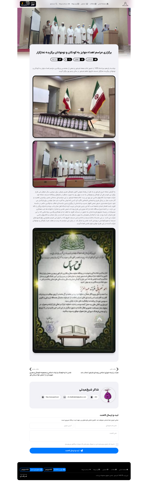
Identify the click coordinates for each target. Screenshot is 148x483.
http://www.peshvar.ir (52, 397)
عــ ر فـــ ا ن (23, 476)
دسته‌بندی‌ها (63, 4)
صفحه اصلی (102, 4)
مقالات (92, 4)
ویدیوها (74, 4)
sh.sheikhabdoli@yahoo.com (77, 397)
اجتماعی (89, 59)
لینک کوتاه (54, 59)
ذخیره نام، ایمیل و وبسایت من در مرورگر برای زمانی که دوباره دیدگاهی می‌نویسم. (90, 444)
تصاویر (83, 4)
